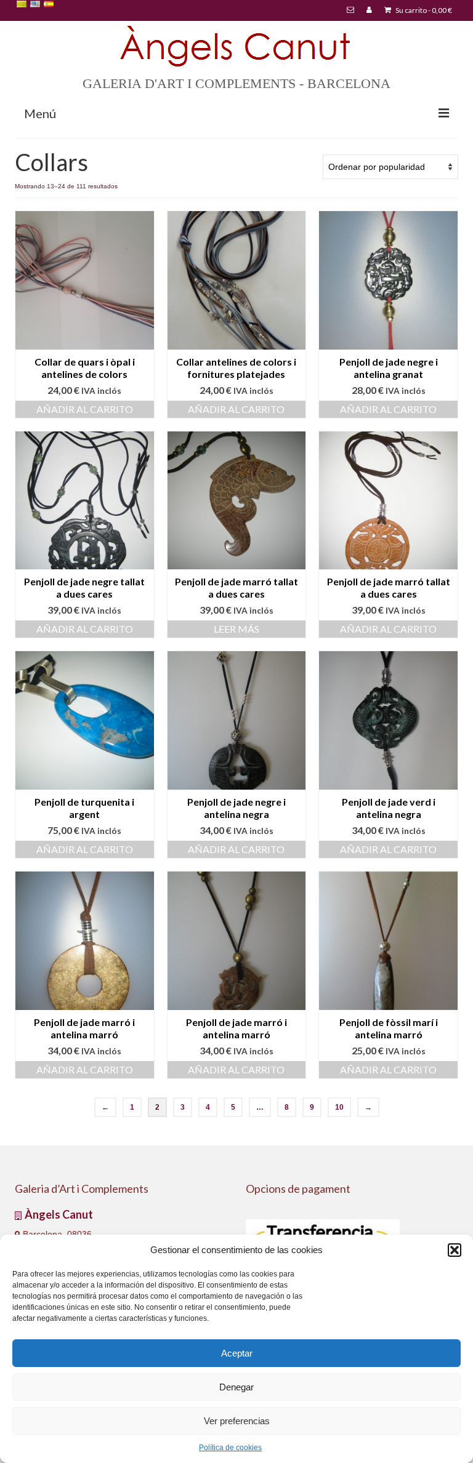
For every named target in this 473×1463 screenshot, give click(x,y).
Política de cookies (230, 1447)
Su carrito (423, 10)
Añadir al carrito (84, 409)
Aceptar (237, 1353)
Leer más (236, 629)
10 (339, 1107)
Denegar (236, 1387)
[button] (454, 1250)
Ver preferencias (237, 1421)
